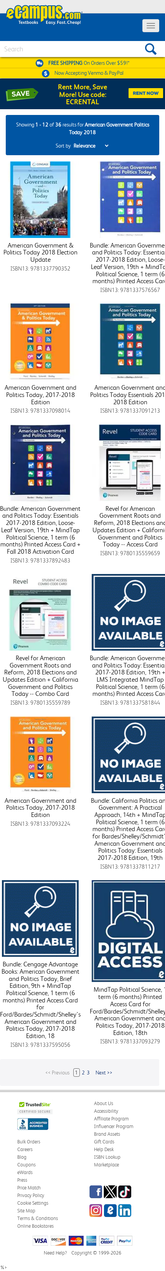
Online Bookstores (35, 1226)
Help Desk (104, 1149)
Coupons (26, 1165)
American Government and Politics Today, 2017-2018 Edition (40, 394)
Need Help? (55, 1253)
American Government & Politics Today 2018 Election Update (40, 252)
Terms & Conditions (37, 1218)
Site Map (26, 1211)
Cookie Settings (32, 1203)
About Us (103, 1103)
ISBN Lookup (107, 1157)
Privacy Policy (30, 1195)
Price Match (29, 1188)
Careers (25, 1149)
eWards (25, 1172)
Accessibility (106, 1111)
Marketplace (106, 1165)
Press (22, 1180)
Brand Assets (107, 1134)
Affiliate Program (111, 1119)
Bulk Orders (28, 1142)
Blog (21, 1157)
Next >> (104, 1072)
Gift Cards (104, 1142)
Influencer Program (114, 1126)
